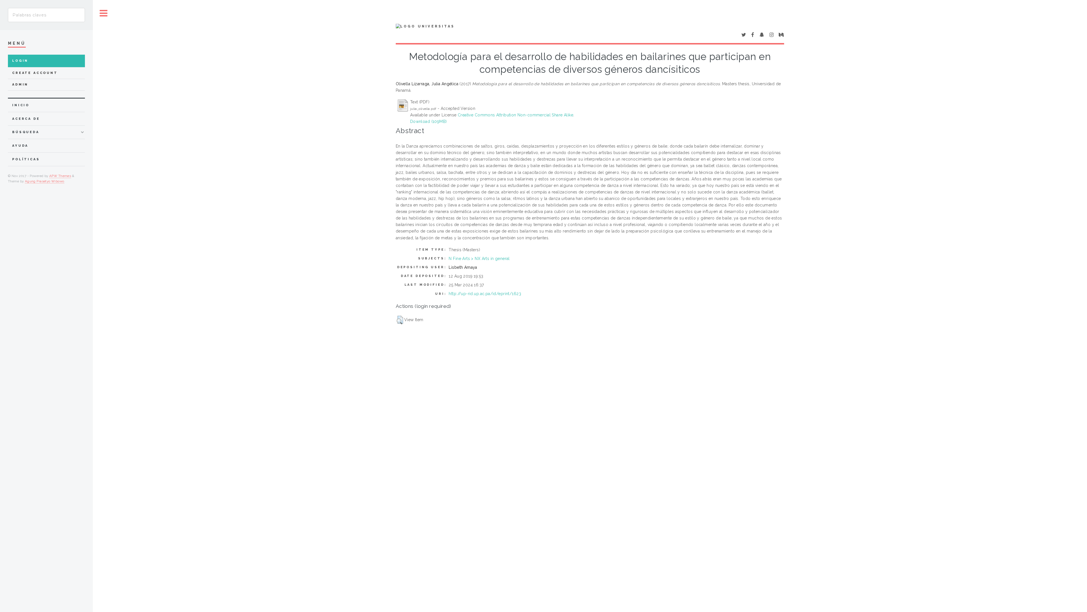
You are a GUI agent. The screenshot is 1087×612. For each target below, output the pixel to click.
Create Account (35, 73)
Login (20, 61)
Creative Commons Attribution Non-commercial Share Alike (515, 115)
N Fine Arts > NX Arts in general (479, 258)
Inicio (20, 105)
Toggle (103, 13)
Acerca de (26, 119)
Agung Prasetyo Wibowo (44, 181)
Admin (20, 84)
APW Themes (60, 176)
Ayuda (20, 146)
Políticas (26, 159)
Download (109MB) (428, 121)
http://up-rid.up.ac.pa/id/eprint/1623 (485, 293)
